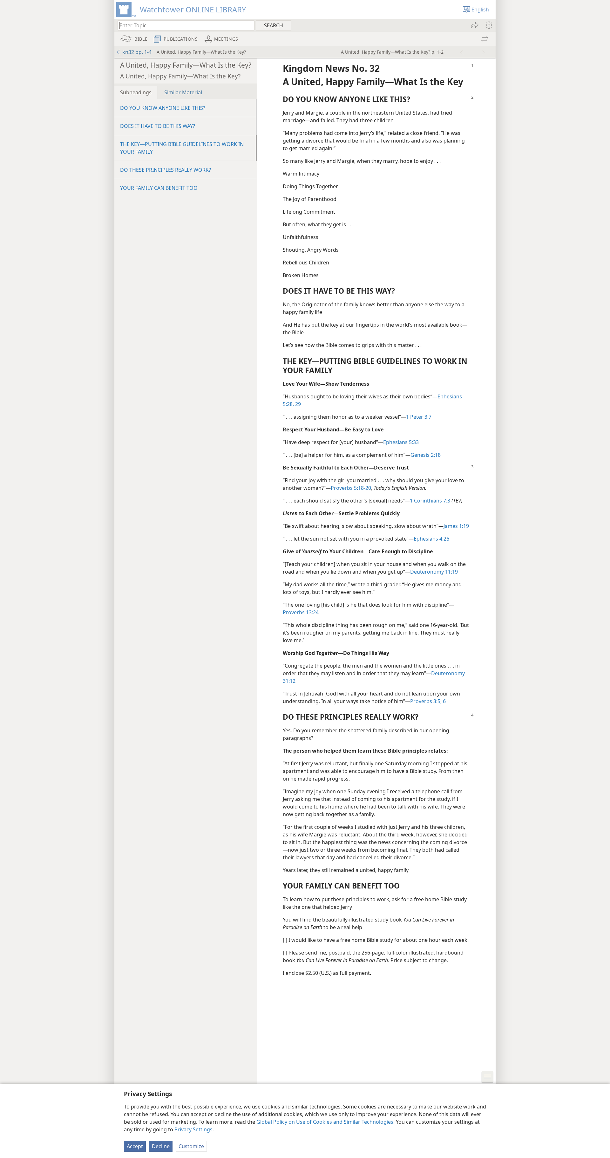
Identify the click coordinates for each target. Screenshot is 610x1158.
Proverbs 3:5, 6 (428, 701)
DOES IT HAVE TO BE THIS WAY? (157, 126)
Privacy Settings (193, 1129)
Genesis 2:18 (425, 454)
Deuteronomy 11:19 (434, 571)
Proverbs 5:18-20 (351, 487)
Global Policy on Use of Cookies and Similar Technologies (324, 1121)
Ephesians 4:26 (431, 538)
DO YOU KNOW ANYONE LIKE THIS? (162, 107)
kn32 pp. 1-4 (137, 52)
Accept (135, 1146)
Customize (191, 1146)
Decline (161, 1146)
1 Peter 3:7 (418, 416)
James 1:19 (456, 525)
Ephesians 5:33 (401, 442)
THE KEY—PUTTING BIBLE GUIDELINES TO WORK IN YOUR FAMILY (182, 148)
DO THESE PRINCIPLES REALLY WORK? (165, 169)
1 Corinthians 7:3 (430, 500)
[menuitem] (488, 25)
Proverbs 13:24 (301, 612)
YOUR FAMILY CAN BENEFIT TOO (159, 187)
